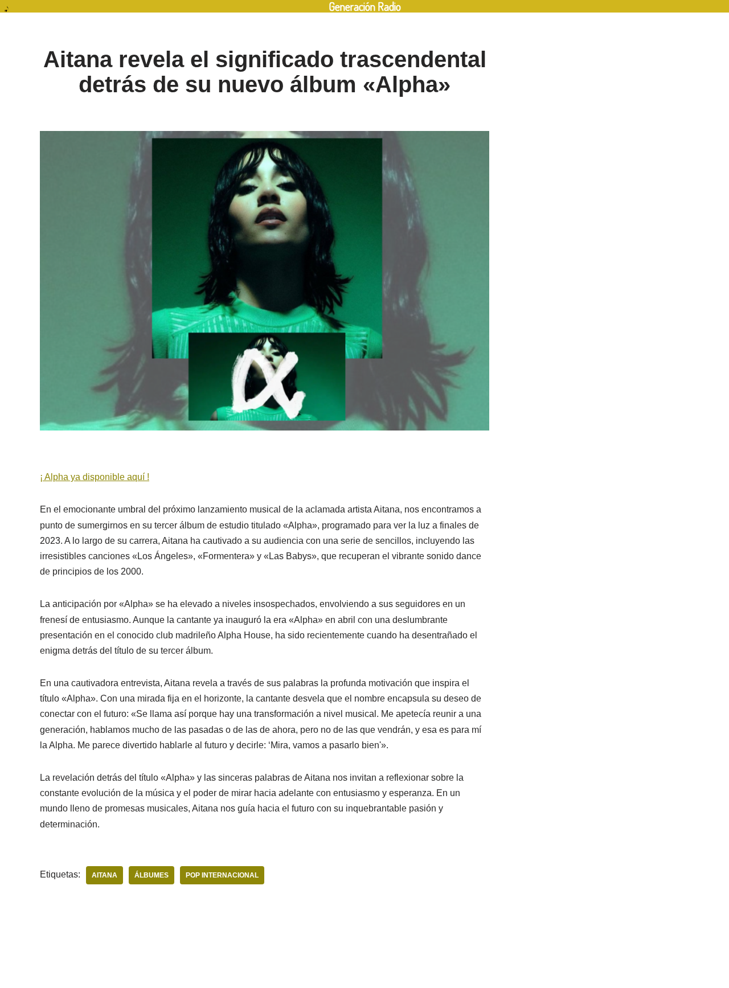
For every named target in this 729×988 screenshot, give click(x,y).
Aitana (104, 875)
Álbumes (151, 875)
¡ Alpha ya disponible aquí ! (94, 477)
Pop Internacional (222, 875)
